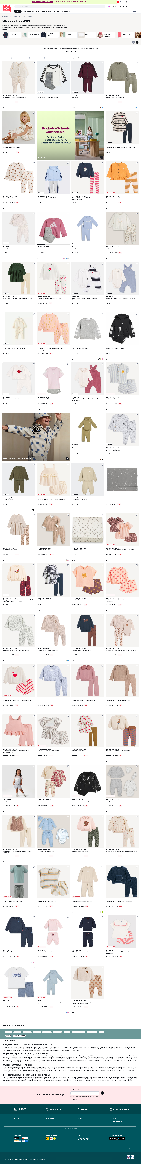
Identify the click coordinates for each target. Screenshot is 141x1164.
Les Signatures (66, 11)
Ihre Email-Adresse (76, 1090)
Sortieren (6, 58)
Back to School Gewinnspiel (31, 11)
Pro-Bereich (132, 11)
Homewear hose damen (78, 1032)
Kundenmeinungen (27, 1149)
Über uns (80, 1118)
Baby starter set (47, 1032)
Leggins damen (27, 1032)
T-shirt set (67, 1032)
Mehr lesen (4, 29)
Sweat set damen (91, 1032)
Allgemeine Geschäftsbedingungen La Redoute (13, 1149)
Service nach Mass (50, 1118)
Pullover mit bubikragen (19, 1035)
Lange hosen (17, 1032)
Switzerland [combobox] (133, 1149)
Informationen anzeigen (70, 1128)
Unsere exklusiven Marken (115, 1121)
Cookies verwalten (44, 1149)
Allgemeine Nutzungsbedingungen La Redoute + (65, 1149)
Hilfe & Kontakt (18, 1118)
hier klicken (73, 1099)
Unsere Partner (113, 1118)
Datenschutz (35, 1149)
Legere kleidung (58, 1032)
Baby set (101, 1032)
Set (35, 16)
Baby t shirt (8, 1032)
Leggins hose (37, 1032)
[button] (136, 6)
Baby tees (8, 1035)
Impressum (52, 1149)
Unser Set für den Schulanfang (50, 11)
